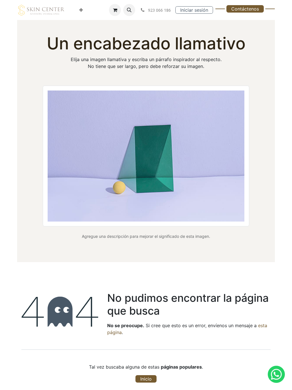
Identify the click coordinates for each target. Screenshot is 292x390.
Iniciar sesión (194, 10)
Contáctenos (245, 9)
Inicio (146, 379)
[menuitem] (81, 10)
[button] (129, 10)
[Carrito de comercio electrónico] (115, 10)
